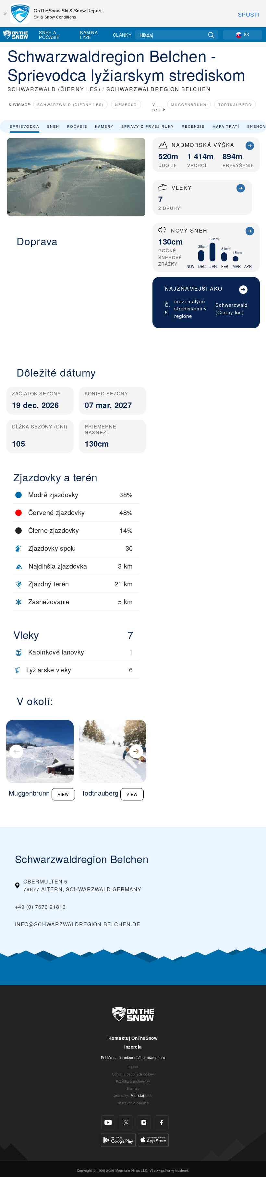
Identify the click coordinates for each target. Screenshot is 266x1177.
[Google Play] (118, 1139)
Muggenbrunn (189, 104)
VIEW (63, 794)
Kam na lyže (89, 34)
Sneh (53, 126)
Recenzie (193, 126)
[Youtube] (108, 1122)
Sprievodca (24, 126)
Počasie (77, 126)
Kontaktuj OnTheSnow (133, 1038)
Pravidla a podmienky (133, 1081)
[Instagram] (144, 1122)
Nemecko (126, 104)
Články (122, 34)
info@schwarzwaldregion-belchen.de (77, 924)
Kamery (104, 126)
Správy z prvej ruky (147, 126)
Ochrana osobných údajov (133, 1074)
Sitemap (133, 1088)
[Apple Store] (153, 1139)
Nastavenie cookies (133, 1102)
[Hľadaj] (211, 35)
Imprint (132, 1066)
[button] (76, 303)
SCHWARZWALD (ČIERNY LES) (54, 89)
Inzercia (133, 1047)
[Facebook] (162, 1122)
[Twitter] (126, 1122)
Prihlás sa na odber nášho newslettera (133, 1057)
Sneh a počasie (49, 34)
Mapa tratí (225, 126)
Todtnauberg (235, 104)
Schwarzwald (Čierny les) (70, 104)
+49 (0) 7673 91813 (40, 906)
